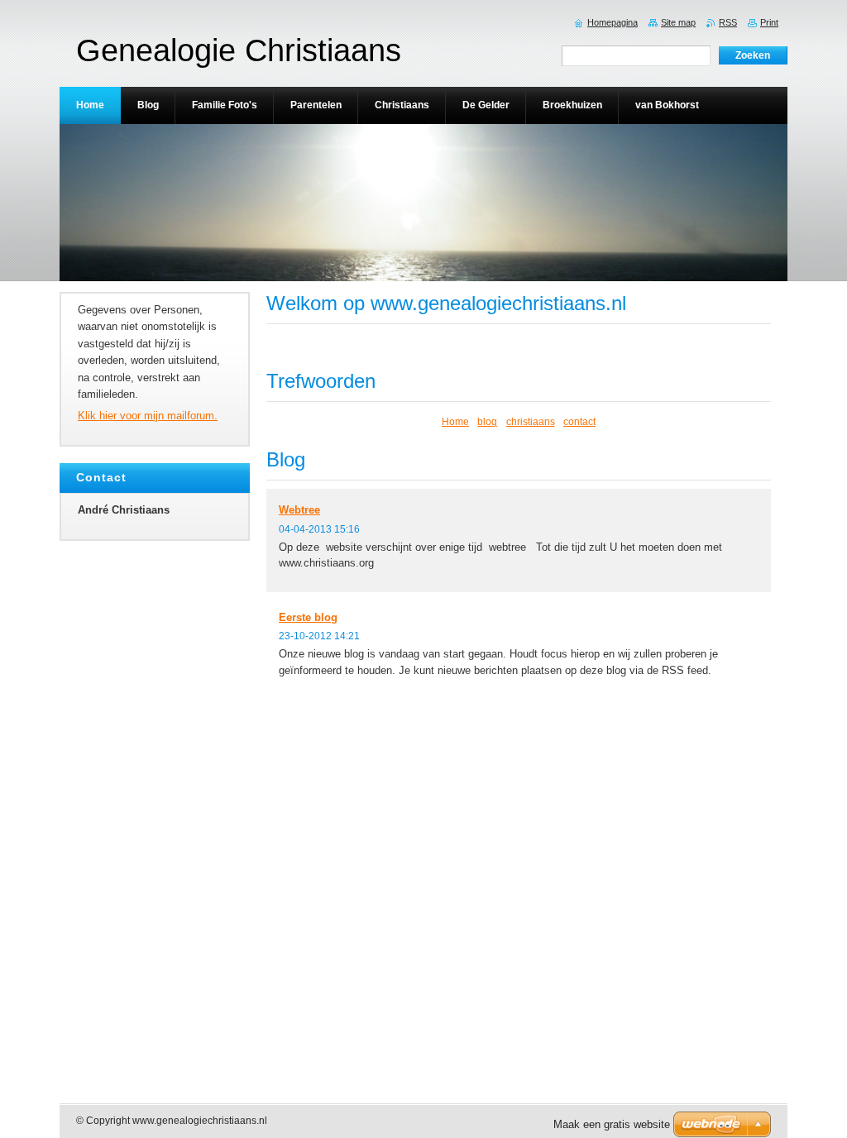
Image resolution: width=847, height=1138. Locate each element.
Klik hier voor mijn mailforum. (148, 415)
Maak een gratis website (611, 1124)
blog (487, 421)
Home (455, 421)
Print (769, 22)
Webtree (299, 510)
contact (579, 421)
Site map (678, 22)
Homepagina (612, 22)
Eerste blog (308, 617)
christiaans (530, 421)
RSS (728, 22)
